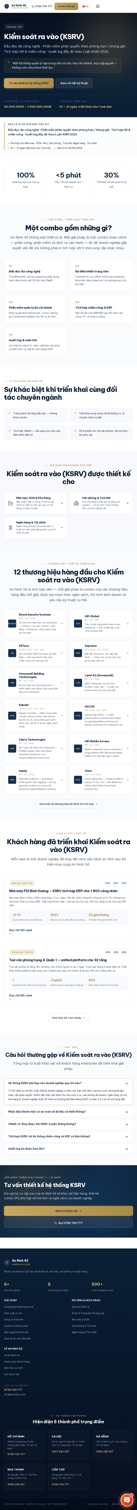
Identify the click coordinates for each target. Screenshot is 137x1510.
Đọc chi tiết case (20, 930)
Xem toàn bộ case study (66, 1017)
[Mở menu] (98, 6)
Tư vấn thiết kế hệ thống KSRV (29, 83)
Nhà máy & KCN (80, 1319)
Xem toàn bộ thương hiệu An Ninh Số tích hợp (66, 803)
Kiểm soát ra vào (13, 1313)
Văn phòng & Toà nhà (84, 1325)
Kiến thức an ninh (13, 1367)
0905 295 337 (104, 1451)
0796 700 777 (43, 6)
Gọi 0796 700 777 (70, 1223)
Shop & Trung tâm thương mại (88, 1313)
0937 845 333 (60, 1451)
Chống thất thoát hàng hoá (18, 1306)
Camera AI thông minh (16, 1325)
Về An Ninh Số (12, 1355)
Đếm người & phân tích (16, 1332)
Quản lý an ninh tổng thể (17, 1338)
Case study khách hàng (17, 1361)
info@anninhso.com (15, 1394)
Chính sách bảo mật (97, 1504)
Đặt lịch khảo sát (66, 1211)
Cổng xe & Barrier (14, 1319)
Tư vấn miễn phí (66, 6)
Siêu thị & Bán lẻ (80, 1306)
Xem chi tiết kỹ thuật (74, 83)
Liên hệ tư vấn (11, 1374)
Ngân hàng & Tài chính (84, 1332)
